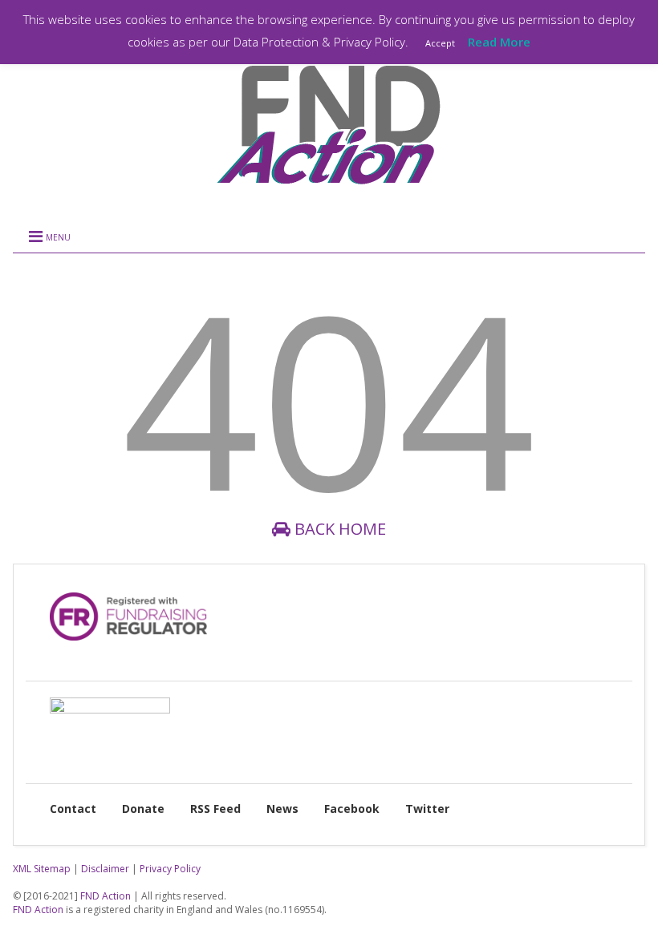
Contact (73, 808)
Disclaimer (105, 868)
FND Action (105, 896)
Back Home (338, 529)
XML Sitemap (42, 868)
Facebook (352, 808)
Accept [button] (440, 43)
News (282, 808)
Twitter (427, 808)
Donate (143, 808)
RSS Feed (215, 808)
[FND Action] (329, 190)
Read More (499, 42)
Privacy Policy (170, 868)
